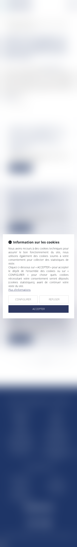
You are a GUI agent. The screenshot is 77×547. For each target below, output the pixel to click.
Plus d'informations (19, 290)
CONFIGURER (23, 299)
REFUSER (54, 299)
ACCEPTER (39, 309)
